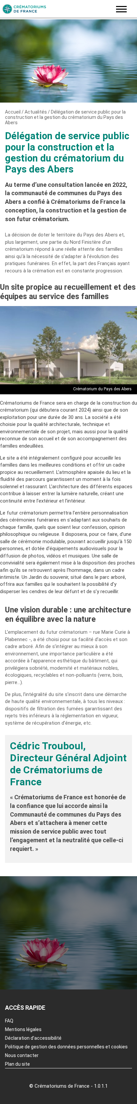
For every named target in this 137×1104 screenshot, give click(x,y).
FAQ (9, 1020)
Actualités (36, 112)
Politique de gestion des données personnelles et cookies (66, 1046)
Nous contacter (22, 1055)
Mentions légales (23, 1029)
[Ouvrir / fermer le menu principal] (121, 9)
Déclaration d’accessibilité (33, 1038)
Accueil (13, 112)
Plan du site (17, 1064)
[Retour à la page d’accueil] (56, 9)
